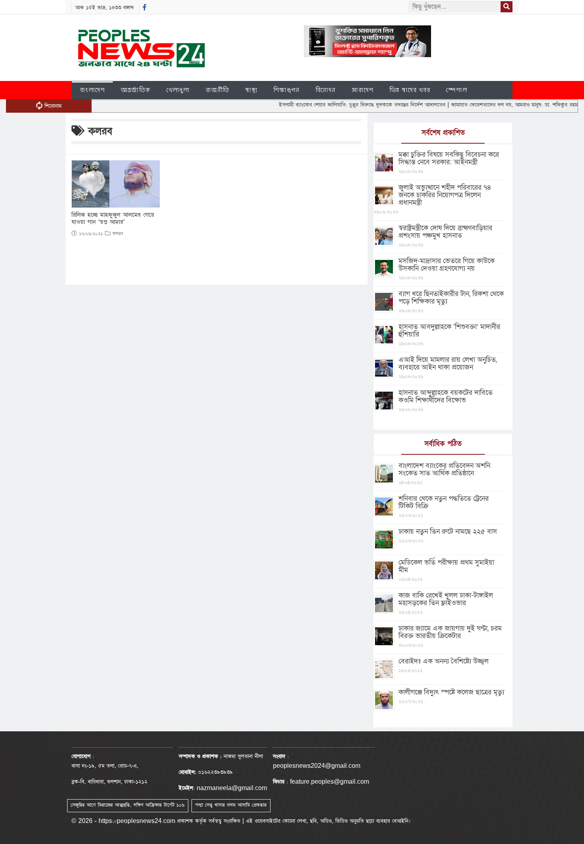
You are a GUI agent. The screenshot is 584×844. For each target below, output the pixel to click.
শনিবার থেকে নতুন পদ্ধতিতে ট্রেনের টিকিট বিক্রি (443, 502)
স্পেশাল (456, 90)
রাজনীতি (217, 90)
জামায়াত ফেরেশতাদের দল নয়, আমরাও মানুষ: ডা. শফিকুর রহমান (498, 104)
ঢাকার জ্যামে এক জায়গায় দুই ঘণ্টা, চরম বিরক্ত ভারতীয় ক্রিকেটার (450, 632)
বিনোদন (325, 90)
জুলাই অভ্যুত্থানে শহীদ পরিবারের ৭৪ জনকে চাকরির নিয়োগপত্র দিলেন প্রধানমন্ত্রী (444, 195)
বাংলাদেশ (92, 90)
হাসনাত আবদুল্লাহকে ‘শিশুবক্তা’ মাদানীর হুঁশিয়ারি (449, 330)
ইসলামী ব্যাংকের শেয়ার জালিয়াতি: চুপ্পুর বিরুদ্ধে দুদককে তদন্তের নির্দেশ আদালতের (344, 104)
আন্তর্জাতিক (136, 90)
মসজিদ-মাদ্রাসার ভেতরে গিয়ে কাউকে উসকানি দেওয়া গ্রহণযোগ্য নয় (446, 264)
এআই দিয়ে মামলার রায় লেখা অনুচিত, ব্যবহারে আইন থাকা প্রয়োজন (447, 363)
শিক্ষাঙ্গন (286, 90)
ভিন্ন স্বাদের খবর (409, 90)
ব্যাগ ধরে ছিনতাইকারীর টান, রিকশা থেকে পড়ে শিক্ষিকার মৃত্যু (451, 297)
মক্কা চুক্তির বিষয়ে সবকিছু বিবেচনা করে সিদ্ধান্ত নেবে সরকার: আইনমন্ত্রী (448, 158)
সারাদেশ (362, 90)
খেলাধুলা (178, 90)
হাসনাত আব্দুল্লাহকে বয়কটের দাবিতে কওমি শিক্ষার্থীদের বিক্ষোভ (445, 396)
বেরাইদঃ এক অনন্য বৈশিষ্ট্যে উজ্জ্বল (443, 661)
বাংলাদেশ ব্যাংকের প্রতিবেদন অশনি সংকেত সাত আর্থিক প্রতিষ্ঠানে (444, 469)
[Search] (506, 6)
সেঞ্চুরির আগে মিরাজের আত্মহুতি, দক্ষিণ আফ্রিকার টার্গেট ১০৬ (127, 805)
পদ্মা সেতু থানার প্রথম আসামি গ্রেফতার (231, 805)
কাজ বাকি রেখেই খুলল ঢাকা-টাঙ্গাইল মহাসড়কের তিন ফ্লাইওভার (445, 599)
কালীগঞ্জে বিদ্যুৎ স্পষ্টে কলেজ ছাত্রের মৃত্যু (451, 692)
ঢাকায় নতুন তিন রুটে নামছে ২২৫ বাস (447, 531)
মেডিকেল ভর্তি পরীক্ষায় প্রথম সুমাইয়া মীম (446, 566)
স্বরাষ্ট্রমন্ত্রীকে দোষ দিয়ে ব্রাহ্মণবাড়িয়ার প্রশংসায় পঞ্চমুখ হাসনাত (445, 231)
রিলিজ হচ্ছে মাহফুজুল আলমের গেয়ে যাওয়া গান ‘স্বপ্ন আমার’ (113, 218)
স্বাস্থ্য (251, 90)
